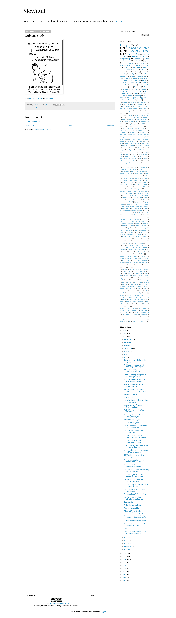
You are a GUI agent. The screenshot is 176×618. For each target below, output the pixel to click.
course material (126, 167)
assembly (141, 104)
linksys (145, 228)
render (147, 267)
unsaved (123, 85)
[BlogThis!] (56, 105)
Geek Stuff (132, 54)
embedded (123, 76)
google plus (139, 204)
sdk (137, 121)
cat (121, 154)
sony (145, 288)
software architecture (127, 100)
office (121, 247)
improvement (142, 217)
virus (131, 312)
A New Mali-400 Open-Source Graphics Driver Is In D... (134, 371)
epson (131, 186)
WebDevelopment (126, 65)
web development (134, 317)
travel (144, 303)
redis (129, 267)
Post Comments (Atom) (43, 129)
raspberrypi (123, 265)
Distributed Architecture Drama (135, 521)
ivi (136, 221)
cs (130, 169)
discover (131, 178)
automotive (145, 143)
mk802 (138, 236)
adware (140, 134)
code (140, 158)
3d (121, 78)
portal (141, 258)
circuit (136, 89)
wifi (130, 319)
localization (143, 230)
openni (130, 249)
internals (122, 219)
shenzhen (134, 280)
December (128, 339)
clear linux (134, 156)
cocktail (134, 158)
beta (123, 106)
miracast (131, 236)
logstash (122, 232)
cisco (121, 156)
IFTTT (42, 108)
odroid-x (138, 245)
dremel (147, 180)
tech (138, 100)
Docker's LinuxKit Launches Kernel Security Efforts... (136, 485)
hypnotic (146, 212)
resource (146, 269)
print (134, 260)
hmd (123, 117)
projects (123, 74)
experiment (145, 78)
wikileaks (141, 126)
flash (125, 193)
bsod (123, 152)
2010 (125, 571)
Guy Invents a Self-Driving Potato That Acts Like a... (136, 406)
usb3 (134, 308)
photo (142, 254)
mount (145, 238)
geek (145, 197)
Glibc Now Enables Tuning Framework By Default (133, 441)
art (135, 104)
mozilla (128, 241)
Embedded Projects (138, 56)
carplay (145, 152)
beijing (147, 145)
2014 (125, 559)
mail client (146, 117)
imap (144, 215)
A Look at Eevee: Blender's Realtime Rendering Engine (134, 512)
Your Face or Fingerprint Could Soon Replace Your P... (135, 532)
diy (148, 111)
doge (136, 180)
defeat (141, 173)
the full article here (36, 98)
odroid (131, 245)
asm (145, 141)
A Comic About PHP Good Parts (135, 494)
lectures (122, 228)
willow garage (136, 319)
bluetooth (137, 87)
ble (146, 147)
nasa (138, 241)
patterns (130, 254)
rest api (124, 271)
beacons (131, 145)
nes (145, 96)
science (140, 275)
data (132, 171)
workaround (123, 321)
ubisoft (128, 306)
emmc (122, 184)
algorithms (125, 137)
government (125, 208)
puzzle (122, 262)
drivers (124, 182)
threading (128, 301)
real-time (146, 265)
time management (138, 301)
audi (126, 143)
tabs (141, 297)
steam (129, 293)
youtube (143, 321)
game (136, 115)
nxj (123, 245)
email (144, 182)
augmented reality (135, 143)
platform (122, 258)
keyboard (130, 223)
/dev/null (34, 11)
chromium (141, 106)
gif (127, 199)
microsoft (139, 76)
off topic (144, 245)
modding (138, 96)
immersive (123, 217)
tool (121, 69)
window (145, 319)
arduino (122, 72)
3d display (131, 128)
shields (141, 280)
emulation (137, 184)
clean (126, 156)
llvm (136, 230)
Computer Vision (131, 69)
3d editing (141, 128)
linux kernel (128, 230)
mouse (122, 241)
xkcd (147, 126)
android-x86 (123, 139)
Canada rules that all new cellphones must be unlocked (135, 436)
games (144, 80)
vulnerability (135, 314)
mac (138, 232)
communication (133, 108)
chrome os (127, 89)
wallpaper (144, 314)
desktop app (130, 176)
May (126, 537)
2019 (125, 331)
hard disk (135, 210)
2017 (125, 337)
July (125, 354)
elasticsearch (143, 113)
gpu (132, 208)
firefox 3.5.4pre (143, 191)
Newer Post (30, 126)
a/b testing (133, 132)
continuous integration (126, 111)
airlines (146, 134)
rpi (141, 273)
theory (122, 301)
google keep (138, 202)
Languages (123, 132)
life (138, 72)
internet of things (133, 219)
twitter (122, 306)
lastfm (132, 225)
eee (131, 91)
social (141, 284)
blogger (122, 150)
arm (130, 87)
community (143, 108)
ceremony (126, 154)
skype (147, 280)
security (131, 74)
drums (124, 113)
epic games (123, 186)
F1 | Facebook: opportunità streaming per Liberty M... (134, 366)
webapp (144, 317)
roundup (136, 273)
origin (118, 21)
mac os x (144, 232)
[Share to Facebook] (61, 105)
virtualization (124, 312)
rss (121, 275)
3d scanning (132, 102)
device (137, 111)
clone (145, 156)
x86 (141, 85)
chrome (146, 87)
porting (135, 98)
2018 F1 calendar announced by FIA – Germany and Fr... (135, 427)
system (143, 295)
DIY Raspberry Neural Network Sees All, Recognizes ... (134, 456)
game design (145, 195)
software (139, 286)
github (138, 65)
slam (123, 282)
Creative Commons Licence (59, 603)
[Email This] (54, 105)
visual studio (145, 312)
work (144, 74)
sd (130, 278)
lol (128, 232)
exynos (139, 189)
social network (144, 121)
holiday (122, 212)
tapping (146, 297)
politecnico (126, 67)
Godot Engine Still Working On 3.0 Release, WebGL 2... (136, 446)
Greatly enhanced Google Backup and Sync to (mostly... (136, 451)
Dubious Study (129, 502)
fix (121, 193)
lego (128, 228)
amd (138, 137)
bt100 (128, 152)
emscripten (129, 184)
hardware (143, 93)
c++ (136, 152)
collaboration (132, 160)
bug (132, 152)
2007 (125, 580)
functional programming (132, 195)
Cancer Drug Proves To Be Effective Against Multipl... (134, 475)
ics (130, 215)
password (122, 254)
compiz (145, 160)
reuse (129, 271)
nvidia (147, 243)
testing (137, 299)
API (121, 104)
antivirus (132, 139)
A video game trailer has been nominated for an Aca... (134, 461)
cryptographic (124, 169)
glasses (145, 199)
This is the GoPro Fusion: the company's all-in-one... (134, 466)
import (132, 217)
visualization (125, 314)
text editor (144, 299)
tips (134, 303)
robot (132, 121)
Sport (147, 61)
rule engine (127, 275)
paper (122, 98)
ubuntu (146, 100)
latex (137, 225)
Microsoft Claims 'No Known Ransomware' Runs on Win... (135, 390)
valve (123, 126)
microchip (130, 234)
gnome (122, 202)
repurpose (125, 269)
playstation (130, 258)
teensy (124, 299)
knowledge (146, 223)
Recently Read (140, 51)
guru (147, 115)
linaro (138, 228)
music (142, 63)
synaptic (137, 295)
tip (130, 303)
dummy (138, 182)
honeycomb (130, 212)
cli (140, 156)
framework (138, 193)
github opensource (135, 199)
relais (134, 267)
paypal (136, 254)
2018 (125, 334)
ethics (137, 186)
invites (122, 221)
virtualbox (144, 310)
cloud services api (125, 158)
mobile (138, 83)
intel (133, 117)
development (139, 176)
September (128, 348)
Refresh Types (129, 397)
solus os (132, 288)
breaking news (144, 150)
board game (130, 150)
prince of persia (126, 260)
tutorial (142, 124)
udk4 (133, 306)
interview (143, 219)
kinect (130, 96)
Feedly (38, 108)
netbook (144, 241)
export (122, 189)
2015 (125, 556)
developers (124, 91)
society (124, 124)
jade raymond (143, 221)
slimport (129, 282)
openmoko (123, 249)
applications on (132, 141)
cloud (144, 89)
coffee (145, 158)
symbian (129, 295)
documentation (128, 180)
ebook (129, 113)
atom (121, 143)
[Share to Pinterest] (63, 105)
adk (132, 104)
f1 (126, 115)
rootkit (130, 273)
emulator (144, 184)
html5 (128, 117)
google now (129, 204)
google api (130, 202)
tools (139, 303)
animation (127, 78)
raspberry (126, 121)
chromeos (134, 154)
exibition (144, 186)
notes (141, 243)
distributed (144, 178)
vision (137, 312)
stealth (122, 293)
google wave (139, 206)
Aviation (126, 104)
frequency (146, 193)
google (137, 59)
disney (137, 178)
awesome (124, 145)
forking (131, 193)
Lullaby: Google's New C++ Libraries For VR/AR (133, 480)
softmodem (131, 286)
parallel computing (141, 251)
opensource (129, 63)
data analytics (140, 171)
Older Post (110, 126)
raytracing (138, 265)
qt (120, 121)
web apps (123, 317)
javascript (123, 83)
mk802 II (144, 236)
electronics (138, 91)
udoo (147, 124)
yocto (138, 321)
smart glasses (138, 282)
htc (136, 212)
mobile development (126, 238)
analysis (144, 137)
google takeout (130, 206)
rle (148, 271)
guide (142, 115)
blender (128, 106)
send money (143, 278)
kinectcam (138, 223)
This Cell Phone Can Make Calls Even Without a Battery (135, 380)
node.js (143, 72)
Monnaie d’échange (131, 394)
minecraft (124, 236)
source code (123, 290)
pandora (124, 251)
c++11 (134, 106)
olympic (127, 247)
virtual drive (135, 310)
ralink (135, 262)
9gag (131, 130)
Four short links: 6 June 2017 (134, 508)
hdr (141, 210)
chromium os (143, 154)
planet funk (143, 256)
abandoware (143, 132)
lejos (133, 228)
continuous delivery (143, 165)
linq (121, 230)
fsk (123, 195)
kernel (131, 83)
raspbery (131, 265)
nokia (135, 243)
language (124, 225)
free (123, 93)
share (127, 280)
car (140, 152)
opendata (144, 247)
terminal (130, 299)
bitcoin (133, 147)
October (127, 345)
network (122, 243)
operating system (142, 119)
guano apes (138, 208)
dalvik (147, 169)
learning (144, 225)
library (132, 76)
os (148, 249)
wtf (130, 321)
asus (147, 104)
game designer (126, 197)
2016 (125, 553)
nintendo (129, 243)
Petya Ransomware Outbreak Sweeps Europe (134, 385)
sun (145, 293)
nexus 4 (124, 119)
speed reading (133, 290)
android (137, 61)
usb (129, 308)
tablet (135, 297)
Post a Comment (34, 121)
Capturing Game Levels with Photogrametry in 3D (134, 416)
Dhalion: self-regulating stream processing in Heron (135, 376)
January (127, 549)
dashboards (125, 171)
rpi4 (146, 273)
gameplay (135, 197)
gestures (122, 199)
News (144, 67)
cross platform (143, 167)
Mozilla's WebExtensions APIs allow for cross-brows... (134, 498)
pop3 (136, 258)
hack (121, 210)
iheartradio (137, 215)
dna (121, 180)
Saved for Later (139, 48)
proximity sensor (142, 260)
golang (136, 93)
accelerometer (124, 134)
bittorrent (140, 147)
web (138, 74)
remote (141, 267)
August (127, 351)
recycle (124, 267)
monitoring (137, 238)
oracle (143, 249)
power (147, 258)
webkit (124, 102)
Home (70, 126)
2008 (125, 577)
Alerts (147, 65)
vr (145, 76)
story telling (137, 293)
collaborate (123, 160)
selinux (135, 278)
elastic (135, 113)
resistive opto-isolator (136, 269)
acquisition (133, 134)
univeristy (140, 306)
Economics (139, 130)
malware (122, 234)
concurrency (136, 163)
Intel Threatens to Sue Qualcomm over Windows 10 (136, 490)
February (127, 546)
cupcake (135, 169)
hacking (127, 210)
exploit (122, 115)
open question (136, 247)
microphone (138, 234)
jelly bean (123, 223)
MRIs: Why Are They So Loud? (134, 420)
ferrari (131, 115)
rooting (124, 273)
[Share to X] (58, 105)
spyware (135, 124)
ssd (146, 290)
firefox (147, 91)
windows (133, 85)
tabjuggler (129, 297)
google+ (146, 206)
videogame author (125, 310)
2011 (125, 568)
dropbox (131, 182)
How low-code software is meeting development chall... (136, 470)
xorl (133, 321)
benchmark (125, 147)
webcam (134, 126)
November (128, 342)
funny (129, 93)
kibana (138, 117)
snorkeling (125, 284)
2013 (125, 562)
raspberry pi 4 (143, 262)
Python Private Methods (132, 505)
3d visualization (142, 102)
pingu (129, 256)
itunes (132, 221)
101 (124, 128)
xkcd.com (49, 98)
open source (131, 119)
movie (144, 83)
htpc (140, 212)
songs (139, 288)
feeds (129, 191)
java (129, 72)
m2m (132, 232)
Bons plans (136, 67)
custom (141, 169)
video (128, 126)
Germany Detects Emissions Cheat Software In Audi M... (136, 525)
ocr (127, 245)
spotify (141, 290)
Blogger (103, 612)
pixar (128, 98)
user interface (142, 308)
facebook (125, 80)
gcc (141, 197)
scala (134, 275)
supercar (122, 295)
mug (134, 241)
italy (127, 221)
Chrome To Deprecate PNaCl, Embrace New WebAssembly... (135, 517)
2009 (125, 574)
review (135, 271)
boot (137, 150)
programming (125, 59)
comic (139, 160)
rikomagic (142, 271)
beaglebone (139, 145)
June (126, 357)
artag (140, 141)
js (133, 72)
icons (124, 215)
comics (33, 108)
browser (136, 78)
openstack (137, 249)
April (126, 540)
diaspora (124, 178)
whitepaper (123, 319)
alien (132, 137)
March (126, 543)
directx (143, 111)
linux (126, 56)
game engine (135, 80)
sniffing (146, 282)
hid (146, 210)
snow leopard (134, 284)
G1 (145, 130)
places (135, 256)
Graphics (143, 69)
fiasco (134, 191)
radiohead (129, 262)
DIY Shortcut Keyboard (132, 423)
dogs (141, 180)
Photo (126, 529)
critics (134, 167)
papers (131, 251)
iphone (122, 96)
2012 (125, 565)
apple (138, 139)
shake (122, 280)
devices (146, 176)
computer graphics (125, 163)
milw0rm (146, 234)
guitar (145, 208)
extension (130, 189)
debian (130, 173)
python (143, 98)
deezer (136, 173)
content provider (130, 165)
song (129, 124)
